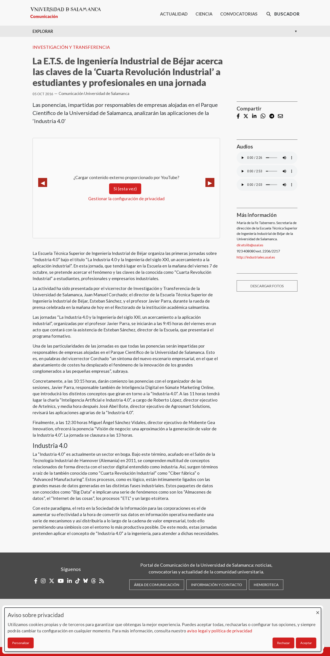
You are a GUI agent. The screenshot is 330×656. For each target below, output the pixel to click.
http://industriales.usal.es (256, 257)
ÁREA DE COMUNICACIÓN (156, 584)
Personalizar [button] (20, 643)
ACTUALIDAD (174, 13)
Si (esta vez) (125, 188)
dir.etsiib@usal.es (250, 245)
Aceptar (306, 643)
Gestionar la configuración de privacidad (126, 198)
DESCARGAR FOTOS (267, 286)
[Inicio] (67, 12)
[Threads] (93, 581)
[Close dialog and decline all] (317, 610)
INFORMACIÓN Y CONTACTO (216, 584)
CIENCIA (204, 13)
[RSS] (101, 581)
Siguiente (209, 182)
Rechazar (283, 643)
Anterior (42, 182)
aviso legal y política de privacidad (219, 630)
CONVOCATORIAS (238, 13)
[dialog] (162, 630)
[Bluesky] (85, 581)
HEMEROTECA (266, 584)
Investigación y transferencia (71, 47)
